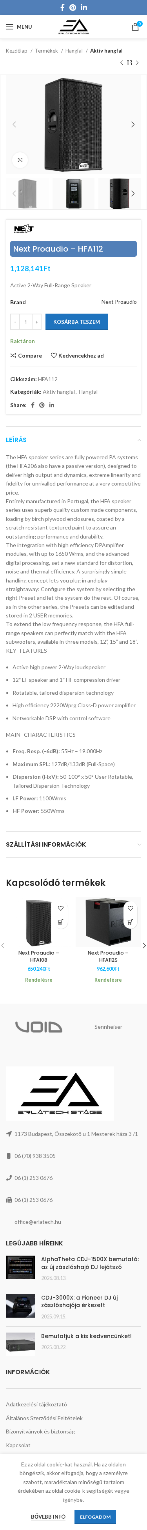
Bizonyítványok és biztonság (40, 1431)
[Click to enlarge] (20, 160)
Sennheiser (108, 1026)
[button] (61, 922)
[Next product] (137, 63)
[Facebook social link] (62, 7)
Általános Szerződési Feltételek (44, 1418)
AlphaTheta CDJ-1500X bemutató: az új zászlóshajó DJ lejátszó (90, 1263)
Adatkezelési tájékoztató (36, 1404)
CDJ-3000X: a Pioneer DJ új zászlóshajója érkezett (79, 1301)
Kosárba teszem (76, 322)
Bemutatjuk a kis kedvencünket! (86, 1336)
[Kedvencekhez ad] (61, 908)
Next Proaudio (119, 301)
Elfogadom (95, 1517)
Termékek (47, 50)
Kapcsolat (18, 1445)
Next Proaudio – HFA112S (108, 956)
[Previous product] (121, 63)
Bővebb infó (48, 1517)
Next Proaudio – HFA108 (38, 956)
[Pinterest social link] (72, 7)
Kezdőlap (17, 50)
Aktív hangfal (106, 50)
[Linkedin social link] (83, 7)
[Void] (38, 1027)
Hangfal (74, 50)
